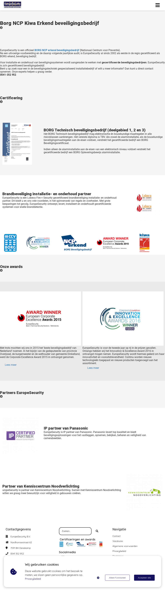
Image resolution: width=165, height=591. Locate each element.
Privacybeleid (33, 578)
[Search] (97, 531)
